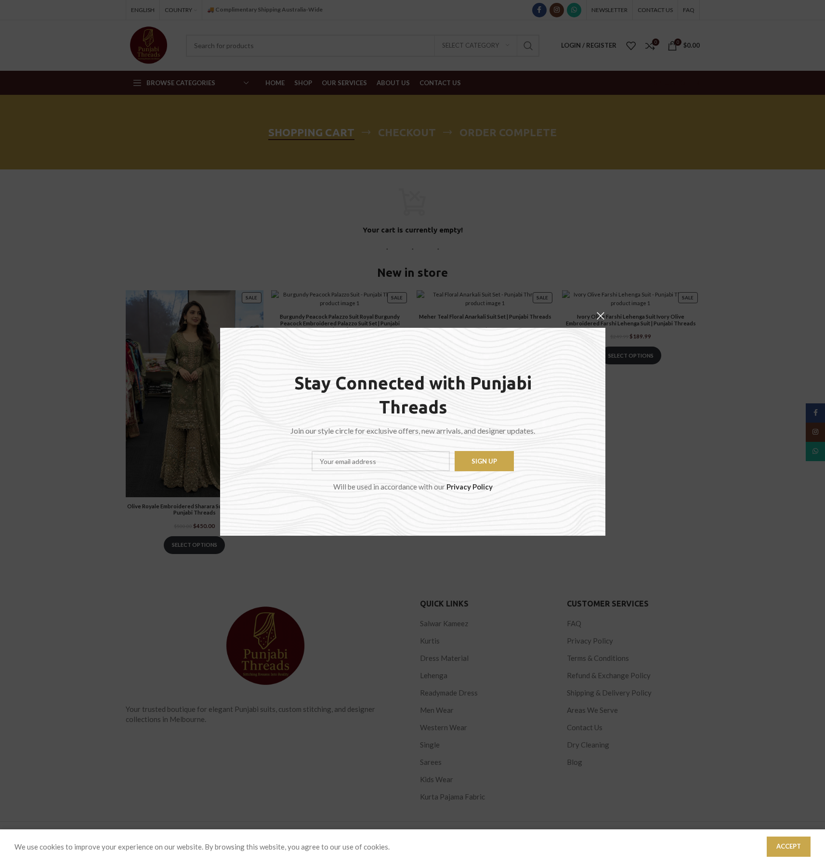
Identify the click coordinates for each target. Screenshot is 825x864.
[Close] (601, 316)
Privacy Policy (469, 487)
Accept (788, 846)
